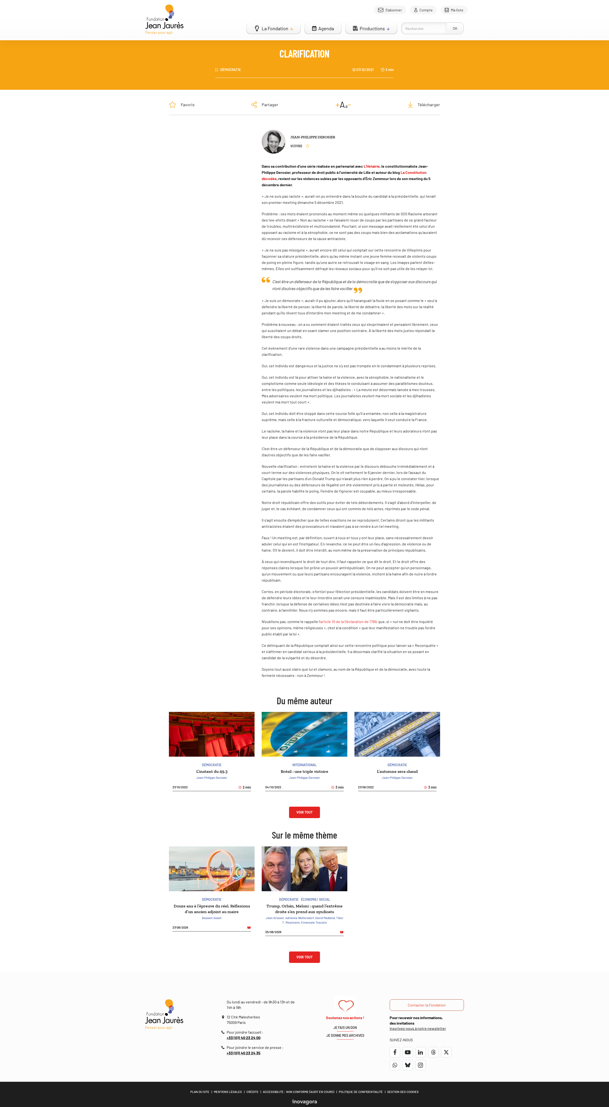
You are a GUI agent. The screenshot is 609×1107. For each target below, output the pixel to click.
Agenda (326, 28)
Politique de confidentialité (361, 1092)
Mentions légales (228, 1092)
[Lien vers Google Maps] (224, 1017)
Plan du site (199, 1092)
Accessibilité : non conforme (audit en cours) (298, 1092)
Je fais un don (345, 1028)
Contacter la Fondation (427, 1005)
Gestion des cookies (403, 1092)
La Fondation (275, 28)
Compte (426, 10)
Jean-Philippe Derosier (312, 137)
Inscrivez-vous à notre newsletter (418, 1028)
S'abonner (393, 10)
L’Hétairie (372, 166)
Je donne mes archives (345, 1035)
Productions (372, 28)
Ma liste (457, 10)
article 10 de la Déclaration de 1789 (348, 621)
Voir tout (304, 812)
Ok (455, 28)
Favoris (188, 104)
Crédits (252, 1092)
